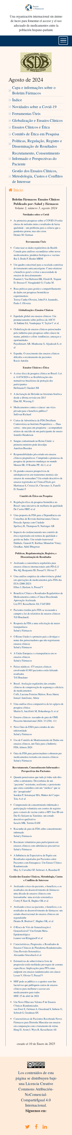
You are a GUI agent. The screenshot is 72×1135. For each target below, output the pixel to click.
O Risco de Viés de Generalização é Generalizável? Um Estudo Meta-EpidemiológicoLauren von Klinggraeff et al (32, 932)
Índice (17, 99)
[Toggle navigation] (63, 40)
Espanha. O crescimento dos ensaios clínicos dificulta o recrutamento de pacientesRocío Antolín (36, 357)
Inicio (17, 190)
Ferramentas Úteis (26, 113)
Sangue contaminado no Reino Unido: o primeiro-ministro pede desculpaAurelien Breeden (34, 444)
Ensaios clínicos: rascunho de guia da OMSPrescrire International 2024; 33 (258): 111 (36, 719)
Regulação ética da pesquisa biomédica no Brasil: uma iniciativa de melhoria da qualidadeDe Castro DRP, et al (38, 505)
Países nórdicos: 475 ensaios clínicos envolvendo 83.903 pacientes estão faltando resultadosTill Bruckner (36, 672)
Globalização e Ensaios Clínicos (37, 120)
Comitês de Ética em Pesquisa (35, 133)
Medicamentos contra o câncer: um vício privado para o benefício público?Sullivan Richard (34, 410)
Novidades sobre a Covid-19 (34, 106)
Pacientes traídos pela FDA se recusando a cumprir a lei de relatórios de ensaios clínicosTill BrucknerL (37, 613)
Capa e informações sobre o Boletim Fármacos (34, 90)
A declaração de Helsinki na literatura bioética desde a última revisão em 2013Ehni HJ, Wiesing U (38, 397)
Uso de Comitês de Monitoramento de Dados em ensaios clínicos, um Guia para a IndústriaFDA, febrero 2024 (38, 743)
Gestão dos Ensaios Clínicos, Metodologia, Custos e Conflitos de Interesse (37, 176)
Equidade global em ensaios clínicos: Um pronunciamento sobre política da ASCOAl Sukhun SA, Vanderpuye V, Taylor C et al (36, 319)
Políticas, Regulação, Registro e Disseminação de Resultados (37, 143)
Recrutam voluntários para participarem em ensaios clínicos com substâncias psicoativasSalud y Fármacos (37, 845)
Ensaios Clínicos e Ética (31, 126)
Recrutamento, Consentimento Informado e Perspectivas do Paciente (36, 158)
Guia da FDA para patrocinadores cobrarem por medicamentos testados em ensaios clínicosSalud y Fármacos (38, 756)
